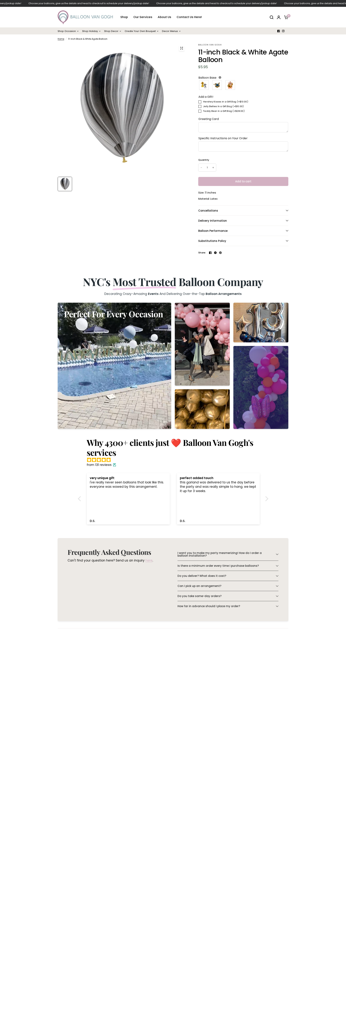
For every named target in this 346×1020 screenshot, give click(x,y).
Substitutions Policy (212, 241)
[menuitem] (69, 31)
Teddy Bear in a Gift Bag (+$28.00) (224, 111)
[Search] (271, 17)
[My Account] (278, 17)
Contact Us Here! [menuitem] (189, 17)
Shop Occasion (67, 31)
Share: (202, 252)
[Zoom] (181, 48)
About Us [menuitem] (164, 17)
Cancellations (208, 210)
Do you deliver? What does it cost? (202, 576)
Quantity (203, 160)
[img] (175, 459)
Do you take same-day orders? (199, 596)
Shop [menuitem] (124, 17)
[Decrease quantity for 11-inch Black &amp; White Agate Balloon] (201, 167)
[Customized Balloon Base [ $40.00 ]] (230, 85)
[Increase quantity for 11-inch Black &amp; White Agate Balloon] (213, 167)
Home (61, 38)
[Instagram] (283, 31)
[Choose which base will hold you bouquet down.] (220, 77)
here (148, 560)
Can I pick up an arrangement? (199, 586)
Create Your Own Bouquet (140, 31)
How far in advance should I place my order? (209, 606)
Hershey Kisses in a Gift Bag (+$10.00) (225, 101)
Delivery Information (212, 221)
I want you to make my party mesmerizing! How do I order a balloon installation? (220, 554)
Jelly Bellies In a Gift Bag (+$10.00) (223, 106)
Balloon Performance (213, 231)
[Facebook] (278, 31)
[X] (215, 253)
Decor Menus (170, 31)
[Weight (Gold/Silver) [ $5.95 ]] (204, 85)
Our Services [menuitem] (142, 17)
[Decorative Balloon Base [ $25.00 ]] (217, 85)
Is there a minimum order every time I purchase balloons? (218, 566)
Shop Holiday (90, 31)
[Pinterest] (220, 253)
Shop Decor (111, 31)
